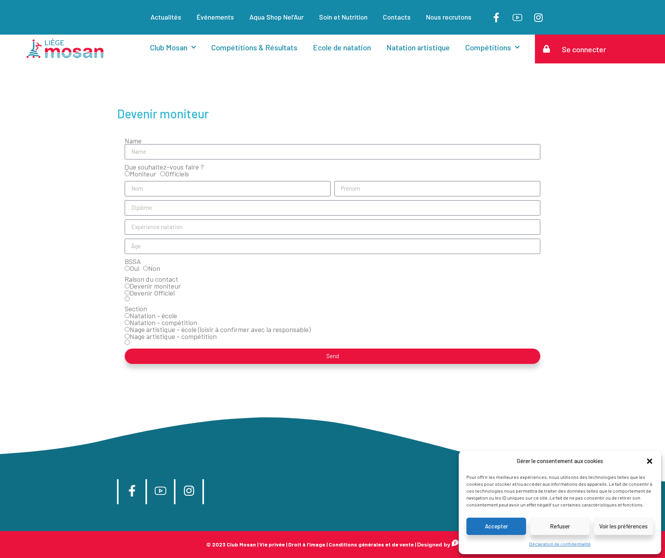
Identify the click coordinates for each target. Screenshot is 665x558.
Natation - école (153, 315)
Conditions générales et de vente (371, 544)
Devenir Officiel (152, 292)
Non (154, 268)
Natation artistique (418, 47)
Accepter (496, 526)
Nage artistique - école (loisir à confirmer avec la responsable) (220, 329)
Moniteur (143, 173)
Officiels (177, 173)
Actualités (165, 17)
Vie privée (272, 544)
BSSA (133, 261)
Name (133, 140)
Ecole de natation (342, 47)
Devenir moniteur (155, 285)
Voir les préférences (623, 526)
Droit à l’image (306, 544)
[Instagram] (538, 17)
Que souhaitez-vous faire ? (164, 166)
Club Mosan (168, 47)
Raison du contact (151, 279)
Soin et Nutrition (343, 17)
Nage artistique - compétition (173, 336)
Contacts (397, 17)
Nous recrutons (448, 17)
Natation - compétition (163, 322)
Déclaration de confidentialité (560, 543)
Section (136, 308)
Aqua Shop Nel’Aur (276, 17)
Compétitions (488, 47)
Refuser (560, 526)
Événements (215, 17)
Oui (134, 268)
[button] (649, 461)
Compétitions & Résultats (254, 47)
